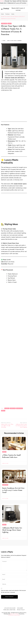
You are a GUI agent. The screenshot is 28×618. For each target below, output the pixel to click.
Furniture (4, 23)
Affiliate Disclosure (9, 608)
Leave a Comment (17, 40)
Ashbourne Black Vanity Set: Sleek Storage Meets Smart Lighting (12, 530)
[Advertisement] (14, 107)
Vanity (9, 23)
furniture (12, 408)
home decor (19, 408)
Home (2, 1)
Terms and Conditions (9, 609)
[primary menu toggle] (2, 9)
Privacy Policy (17, 615)
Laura (3, 40)
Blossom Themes (14, 614)
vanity (3, 410)
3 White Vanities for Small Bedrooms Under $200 (11, 456)
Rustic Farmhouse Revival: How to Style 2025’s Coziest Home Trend (13, 490)
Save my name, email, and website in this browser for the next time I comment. (13, 591)
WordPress (10, 615)
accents (7, 408)
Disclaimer (20, 608)
